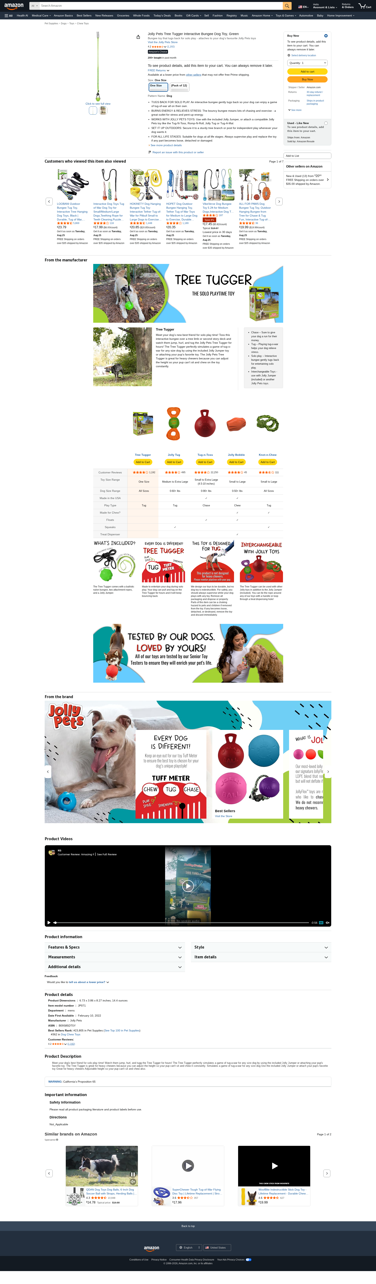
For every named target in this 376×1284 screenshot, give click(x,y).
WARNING (54, 1081)
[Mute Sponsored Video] (133, 1182)
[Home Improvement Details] (353, 15)
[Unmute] (328, 923)
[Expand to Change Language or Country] (308, 7)
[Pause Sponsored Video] (133, 1174)
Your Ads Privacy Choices (230, 1259)
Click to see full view (98, 103)
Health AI (22, 15)
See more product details (166, 145)
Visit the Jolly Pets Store (163, 42)
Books (178, 15)
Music (244, 15)
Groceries (123, 15)
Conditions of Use (138, 1259)
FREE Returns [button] (157, 70)
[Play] (48, 922)
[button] (8, 15)
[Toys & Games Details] (295, 15)
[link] (73, 211)
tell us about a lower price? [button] (87, 982)
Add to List (292, 155)
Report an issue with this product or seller (178, 152)
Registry (232, 15)
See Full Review (107, 854)
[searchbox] (161, 6)
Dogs (64, 23)
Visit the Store (223, 816)
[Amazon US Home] (151, 1249)
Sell (206, 15)
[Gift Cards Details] (200, 15)
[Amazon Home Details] (272, 15)
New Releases (104, 15)
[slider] (181, 922)
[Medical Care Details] (50, 15)
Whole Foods (141, 15)
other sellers (193, 74)
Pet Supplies (51, 23)
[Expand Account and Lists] (336, 7)
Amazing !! (87, 854)
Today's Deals (162, 15)
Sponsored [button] (50, 1139)
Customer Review (69, 854)
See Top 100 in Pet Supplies (122, 1030)
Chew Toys (83, 23)
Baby (320, 15)
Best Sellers (84, 15)
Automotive (306, 15)
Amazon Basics (63, 15)
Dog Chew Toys (70, 1034)
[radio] (93, 110)
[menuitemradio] (321, 922)
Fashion (218, 15)
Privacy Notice (159, 1259)
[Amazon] (14, 6)
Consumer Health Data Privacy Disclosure (191, 1259)
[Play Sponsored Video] (188, 1166)
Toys (71, 23)
